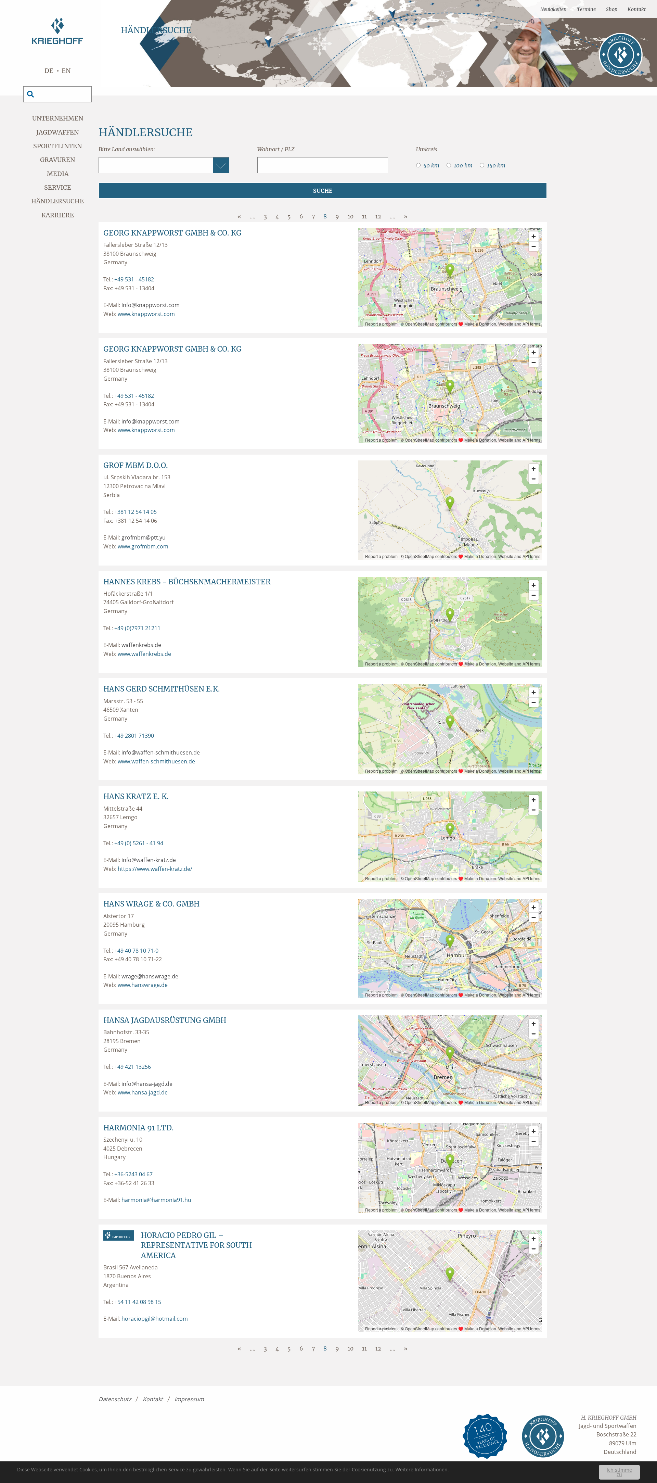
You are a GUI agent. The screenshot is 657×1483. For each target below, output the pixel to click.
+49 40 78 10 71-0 (136, 950)
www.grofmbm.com (143, 546)
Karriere (57, 215)
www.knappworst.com (146, 314)
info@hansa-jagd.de (146, 1084)
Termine (586, 9)
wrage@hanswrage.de (149, 976)
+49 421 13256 (132, 1066)
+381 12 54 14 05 (135, 512)
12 (378, 216)
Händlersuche (57, 201)
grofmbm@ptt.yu (143, 537)
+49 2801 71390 (134, 735)
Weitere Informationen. (422, 1469)
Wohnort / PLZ (275, 149)
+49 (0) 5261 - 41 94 (138, 843)
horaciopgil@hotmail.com (154, 1318)
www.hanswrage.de (143, 985)
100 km (463, 165)
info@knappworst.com (150, 305)
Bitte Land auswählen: (127, 149)
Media (57, 174)
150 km (496, 165)
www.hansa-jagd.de (143, 1092)
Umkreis (426, 149)
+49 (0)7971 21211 (137, 628)
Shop (611, 9)
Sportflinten (57, 146)
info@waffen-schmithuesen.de (160, 752)
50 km (431, 165)
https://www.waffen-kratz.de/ (155, 869)
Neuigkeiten (553, 9)
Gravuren (57, 160)
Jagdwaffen (57, 132)
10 (350, 216)
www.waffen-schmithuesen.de (156, 761)
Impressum (189, 1399)
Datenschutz (115, 1399)
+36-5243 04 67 (133, 1174)
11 (364, 216)
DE (48, 71)
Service (57, 187)
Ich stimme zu (619, 1472)
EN (66, 71)
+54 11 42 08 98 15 (137, 1302)
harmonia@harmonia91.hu (156, 1200)
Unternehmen (57, 118)
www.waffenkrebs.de (144, 654)
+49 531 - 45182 (134, 279)
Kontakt (637, 9)
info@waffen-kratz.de (148, 860)
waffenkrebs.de (141, 645)
